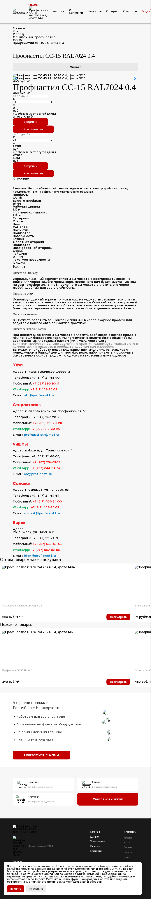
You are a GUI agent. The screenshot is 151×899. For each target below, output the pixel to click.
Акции (145, 11)
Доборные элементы (30, 131)
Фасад (20, 87)
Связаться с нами (41, 755)
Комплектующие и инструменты (38, 148)
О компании (76, 11)
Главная (95, 831)
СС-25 (23, 123)
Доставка (128, 847)
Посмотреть (118, 616)
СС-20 (23, 116)
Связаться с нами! (108, 799)
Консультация (33, 173)
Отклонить (36, 888)
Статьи (127, 857)
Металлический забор (31, 139)
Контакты (130, 11)
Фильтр (76, 67)
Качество (128, 838)
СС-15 (23, 110)
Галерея (112, 11)
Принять (15, 888)
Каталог (58, 11)
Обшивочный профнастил (33, 103)
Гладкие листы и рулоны (32, 156)
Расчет (127, 842)
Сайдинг (21, 95)
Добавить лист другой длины (34, 152)
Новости (128, 852)
